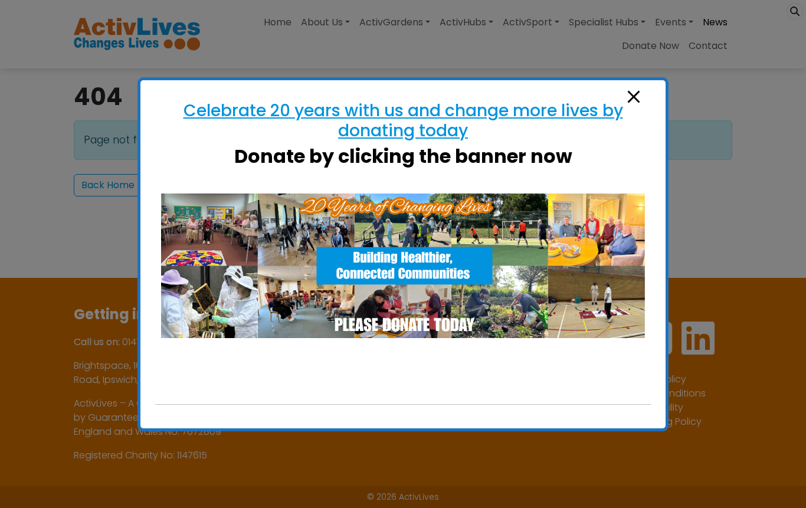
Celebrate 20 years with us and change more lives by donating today (403, 120)
